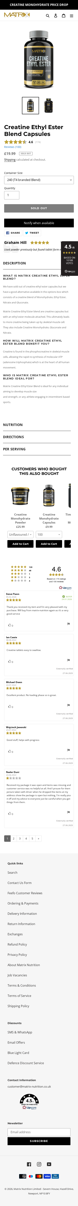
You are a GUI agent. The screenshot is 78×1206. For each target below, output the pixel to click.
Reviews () (12, 147)
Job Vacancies (17, 975)
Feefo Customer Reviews (25, 893)
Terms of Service (19, 996)
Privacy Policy (17, 955)
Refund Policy (17, 944)
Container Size (13, 173)
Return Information (21, 924)
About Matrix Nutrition (24, 965)
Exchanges (15, 934)
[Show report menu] (68, 624)
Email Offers (16, 1042)
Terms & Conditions (22, 985)
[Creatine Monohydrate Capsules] (49, 496)
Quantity (9, 188)
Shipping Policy (18, 1006)
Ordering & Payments (23, 903)
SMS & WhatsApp (20, 1032)
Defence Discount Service (26, 1063)
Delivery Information (22, 914)
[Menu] (72, 15)
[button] (29, 1101)
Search (12, 872)
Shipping (10, 159)
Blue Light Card (18, 1053)
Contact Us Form (20, 883)
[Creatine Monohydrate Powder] (20, 496)
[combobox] (20, 534)
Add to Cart (20, 544)
